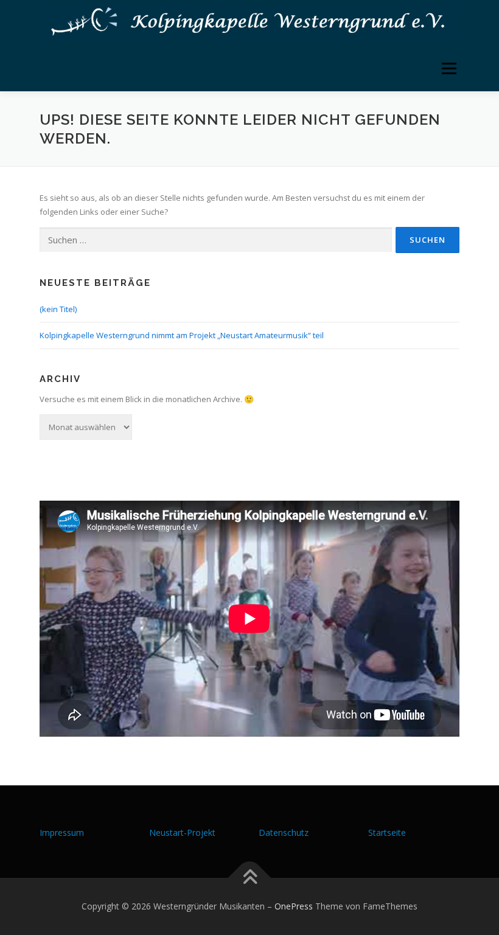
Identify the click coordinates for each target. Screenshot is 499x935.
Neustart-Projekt (182, 832)
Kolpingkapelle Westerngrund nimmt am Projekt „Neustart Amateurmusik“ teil (182, 335)
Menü (448, 68)
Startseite (387, 832)
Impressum (62, 832)
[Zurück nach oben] (249, 878)
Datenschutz (284, 832)
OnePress (293, 906)
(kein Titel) (58, 309)
